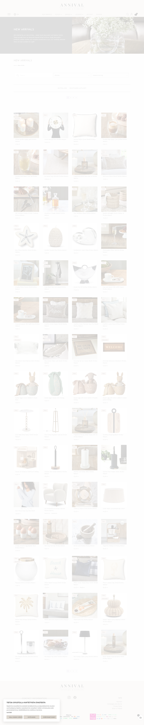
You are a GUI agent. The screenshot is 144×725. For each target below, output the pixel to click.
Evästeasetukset (49, 717)
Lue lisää (9, 712)
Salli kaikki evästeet (15, 717)
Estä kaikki (31, 717)
